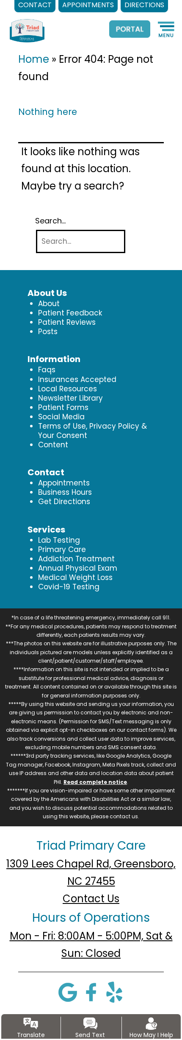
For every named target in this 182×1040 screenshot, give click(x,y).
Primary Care (62, 549)
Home (33, 59)
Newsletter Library (70, 398)
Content (53, 445)
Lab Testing (59, 540)
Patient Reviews (67, 322)
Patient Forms (63, 407)
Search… (50, 221)
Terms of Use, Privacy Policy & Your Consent (92, 431)
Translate (31, 1035)
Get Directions (64, 501)
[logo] (31, 24)
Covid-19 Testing (68, 587)
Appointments (64, 483)
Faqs (46, 370)
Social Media (61, 417)
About (49, 303)
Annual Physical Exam (77, 568)
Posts (48, 331)
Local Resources (67, 389)
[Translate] (30, 1023)
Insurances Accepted (77, 379)
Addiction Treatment (76, 559)
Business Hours (65, 492)
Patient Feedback (70, 313)
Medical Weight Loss (75, 577)
